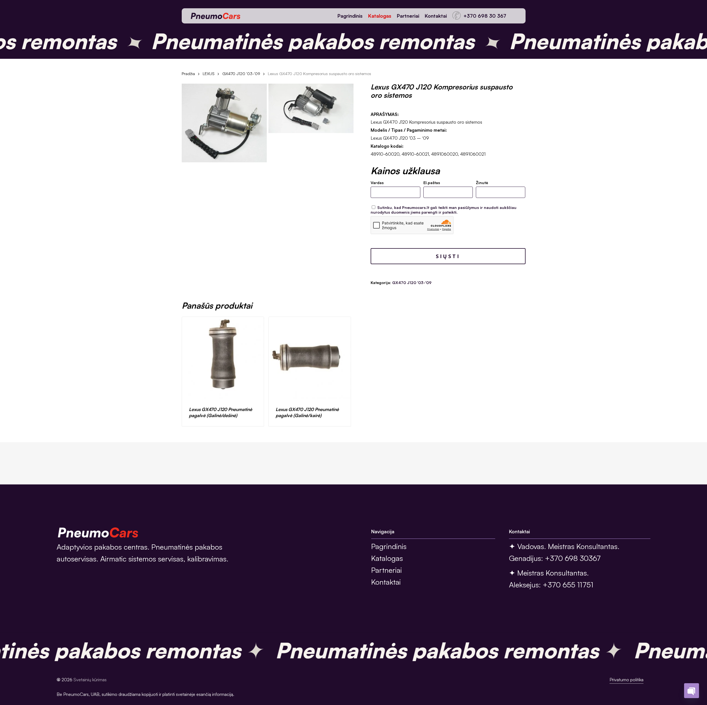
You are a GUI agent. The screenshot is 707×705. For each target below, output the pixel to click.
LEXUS (209, 73)
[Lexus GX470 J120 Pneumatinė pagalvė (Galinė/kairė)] (310, 358)
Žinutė (482, 182)
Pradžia (188, 73)
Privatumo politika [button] (626, 679)
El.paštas (431, 182)
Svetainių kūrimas (90, 679)
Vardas (377, 182)
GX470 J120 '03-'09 (241, 73)
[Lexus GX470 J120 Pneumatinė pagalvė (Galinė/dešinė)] (223, 358)
